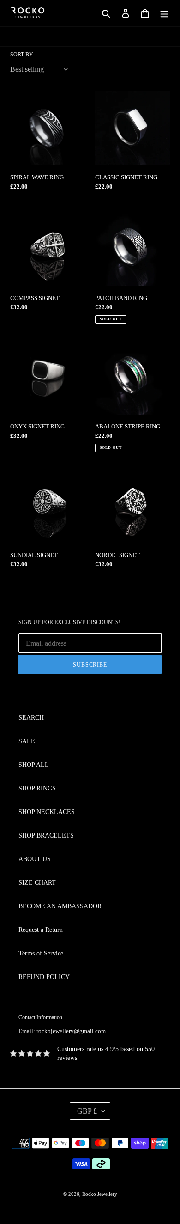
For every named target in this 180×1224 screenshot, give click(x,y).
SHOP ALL (33, 764)
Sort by (21, 54)
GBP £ (87, 1111)
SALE (26, 741)
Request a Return (40, 929)
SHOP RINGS (37, 788)
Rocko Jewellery (99, 1194)
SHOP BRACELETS (46, 835)
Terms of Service (40, 953)
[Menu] (164, 13)
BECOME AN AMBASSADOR (60, 906)
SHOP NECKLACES (46, 811)
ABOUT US (34, 859)
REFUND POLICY (44, 976)
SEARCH (31, 717)
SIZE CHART (37, 882)
